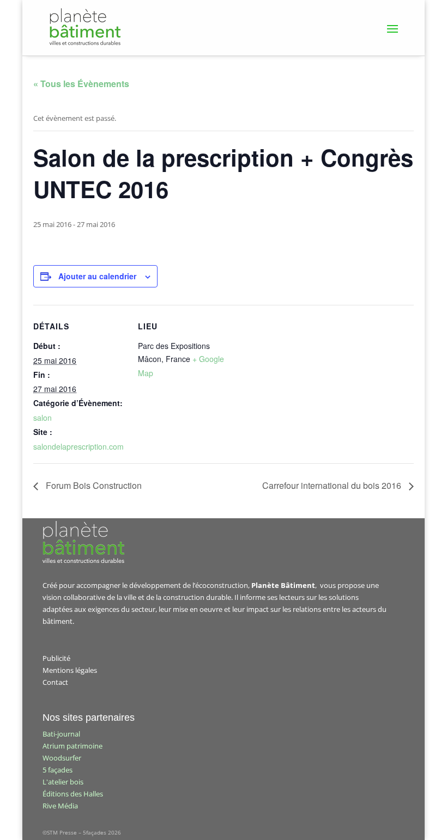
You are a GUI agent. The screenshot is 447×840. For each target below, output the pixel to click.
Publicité (56, 658)
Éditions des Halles (73, 794)
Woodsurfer (62, 758)
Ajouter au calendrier (97, 276)
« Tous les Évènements (81, 83)
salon (42, 417)
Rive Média (60, 806)
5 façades (58, 770)
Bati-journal (61, 734)
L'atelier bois (63, 782)
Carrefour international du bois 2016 (332, 485)
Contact (55, 682)
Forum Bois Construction (93, 485)
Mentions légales (70, 670)
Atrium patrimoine (72, 746)
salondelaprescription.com (78, 446)
